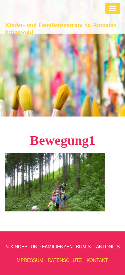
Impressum (29, 260)
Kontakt (97, 260)
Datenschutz (65, 260)
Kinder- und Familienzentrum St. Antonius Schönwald (60, 27)
